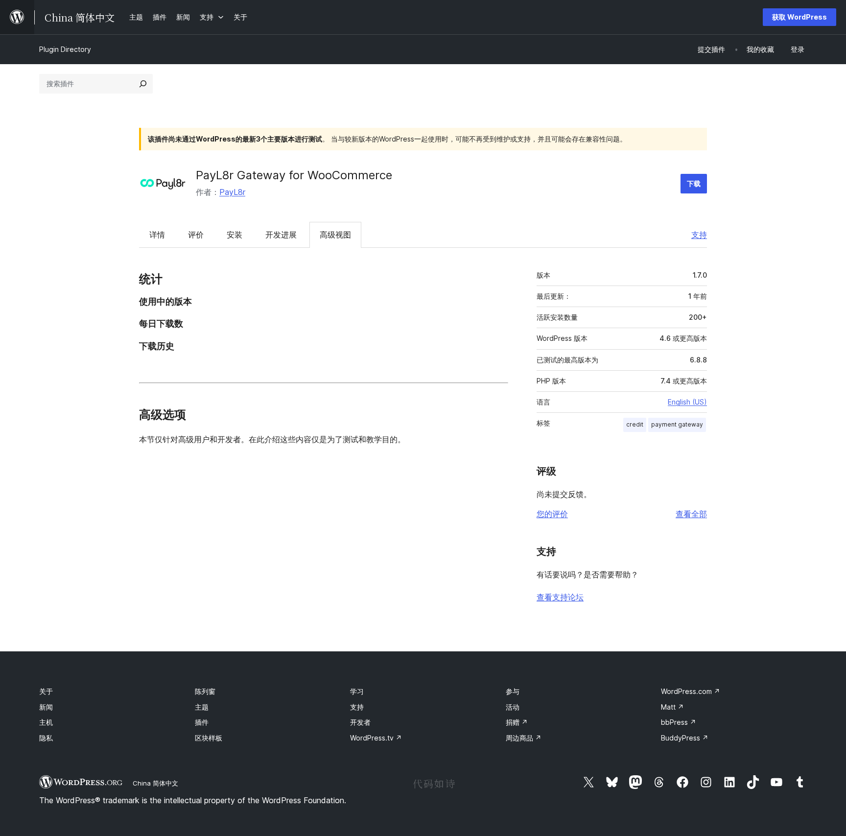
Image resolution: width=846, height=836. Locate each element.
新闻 (46, 707)
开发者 (360, 722)
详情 (157, 234)
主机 (46, 722)
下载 (694, 183)
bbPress (678, 722)
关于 (46, 691)
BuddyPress (684, 738)
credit (634, 424)
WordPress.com (690, 691)
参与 (512, 691)
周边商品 (523, 738)
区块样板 (208, 738)
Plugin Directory (65, 49)
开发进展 (281, 234)
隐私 (46, 738)
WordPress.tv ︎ (376, 738)
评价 (196, 234)
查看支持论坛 (560, 597)
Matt (672, 707)
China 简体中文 (155, 783)
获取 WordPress (799, 17)
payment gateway (677, 424)
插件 (202, 722)
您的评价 (552, 514)
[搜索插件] (143, 84)
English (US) (687, 402)
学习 (357, 691)
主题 (202, 707)
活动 (512, 707)
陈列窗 (205, 691)
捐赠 (517, 722)
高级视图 (335, 234)
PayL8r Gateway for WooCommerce (294, 175)
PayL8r (232, 192)
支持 (699, 234)
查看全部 (691, 514)
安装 (234, 234)
